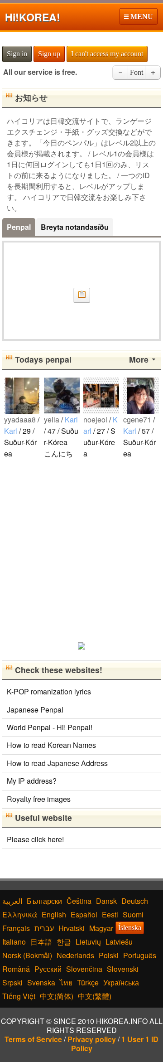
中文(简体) (56, 996)
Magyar (101, 928)
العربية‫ (12, 901)
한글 (64, 941)
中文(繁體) (94, 996)
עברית (44, 928)
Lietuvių (88, 941)
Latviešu (119, 941)
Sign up (49, 54)
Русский (48, 969)
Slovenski (123, 969)
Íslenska (129, 927)
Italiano (14, 941)
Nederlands (75, 955)
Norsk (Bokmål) (27, 955)
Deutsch (134, 901)
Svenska (41, 982)
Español (84, 914)
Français (16, 928)
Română (16, 969)
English (54, 914)
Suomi (133, 914)
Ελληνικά (19, 914)
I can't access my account (107, 54)
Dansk (106, 901)
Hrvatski (71, 928)
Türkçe (88, 982)
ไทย (66, 982)
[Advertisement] (81, 549)
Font (136, 72)
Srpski (12, 982)
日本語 (41, 941)
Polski (109, 955)
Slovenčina (84, 969)
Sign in (17, 54)
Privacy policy (91, 1039)
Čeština (79, 901)
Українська (121, 982)
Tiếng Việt (18, 996)
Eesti (110, 914)
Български (44, 901)
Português (139, 955)
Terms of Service (33, 1039)
